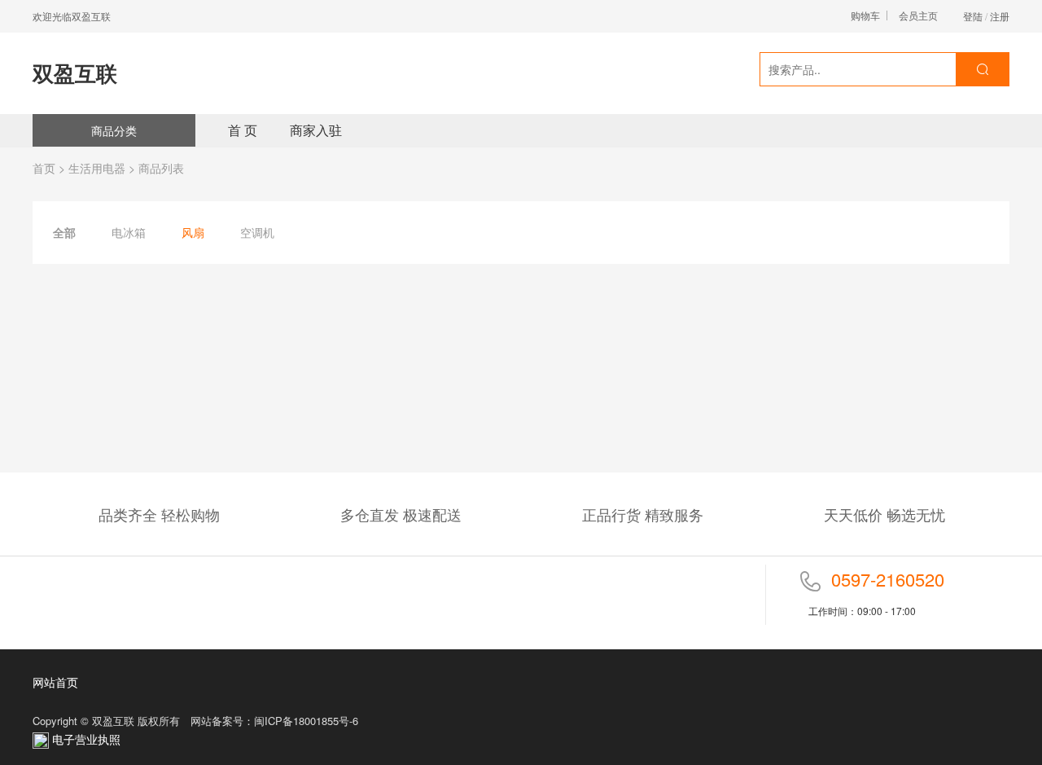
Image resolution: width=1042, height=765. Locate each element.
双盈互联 (75, 73)
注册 (999, 16)
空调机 (257, 232)
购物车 (865, 15)
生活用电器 (96, 168)
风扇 (193, 232)
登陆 (973, 16)
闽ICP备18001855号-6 (306, 720)
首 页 (242, 130)
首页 (44, 168)
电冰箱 (129, 232)
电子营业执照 (84, 739)
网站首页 (55, 682)
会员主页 (918, 15)
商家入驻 (316, 130)
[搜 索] (982, 69)
